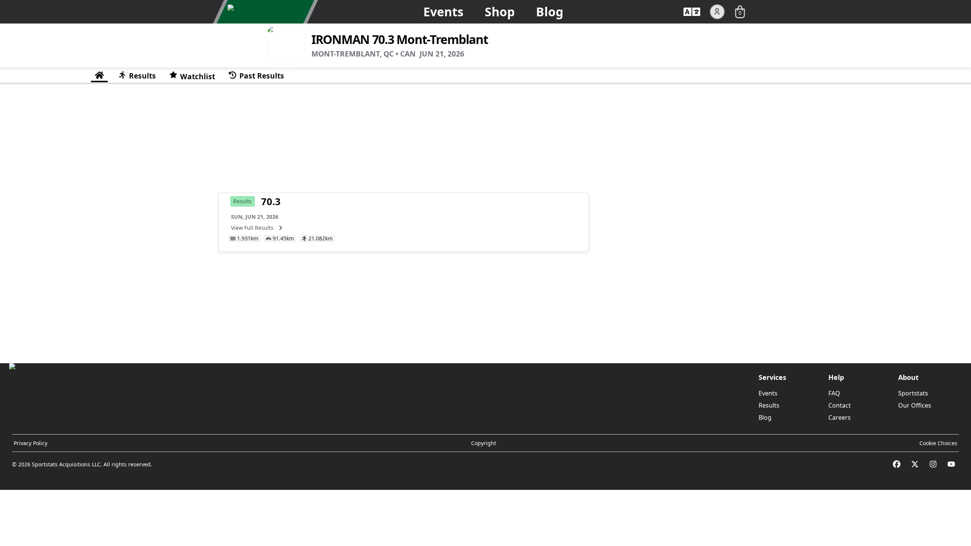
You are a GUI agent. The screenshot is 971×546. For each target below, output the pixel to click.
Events (443, 11)
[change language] (692, 11)
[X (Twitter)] (914, 464)
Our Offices (914, 405)
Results (769, 405)
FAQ (834, 393)
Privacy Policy (30, 443)
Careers (839, 417)
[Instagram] (933, 464)
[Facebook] (896, 464)
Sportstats (913, 393)
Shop (500, 11)
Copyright (483, 443)
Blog (549, 11)
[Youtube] (951, 464)
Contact (839, 405)
